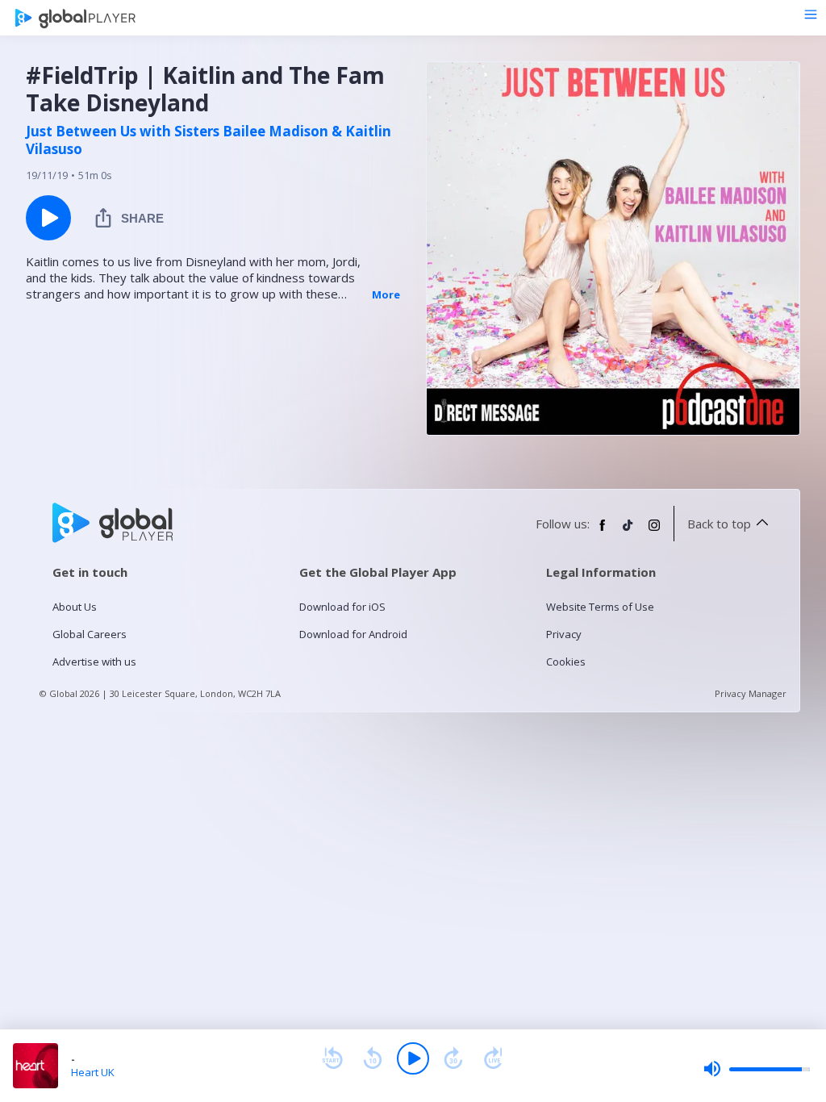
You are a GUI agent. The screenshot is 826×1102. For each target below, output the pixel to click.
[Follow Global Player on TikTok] (628, 531)
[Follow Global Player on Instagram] (654, 531)
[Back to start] (332, 1058)
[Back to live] (494, 1058)
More (386, 294)
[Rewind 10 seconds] (373, 1058)
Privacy (564, 634)
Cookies (566, 661)
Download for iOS (342, 606)
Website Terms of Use (600, 606)
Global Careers (89, 634)
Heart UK (93, 1072)
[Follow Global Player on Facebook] (602, 531)
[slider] (756, 1069)
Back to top (719, 524)
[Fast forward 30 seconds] (453, 1058)
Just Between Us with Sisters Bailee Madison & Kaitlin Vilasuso (208, 140)
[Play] (413, 1058)
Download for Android (353, 634)
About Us (74, 606)
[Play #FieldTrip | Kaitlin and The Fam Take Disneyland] (48, 217)
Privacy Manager (750, 693)
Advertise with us (94, 661)
